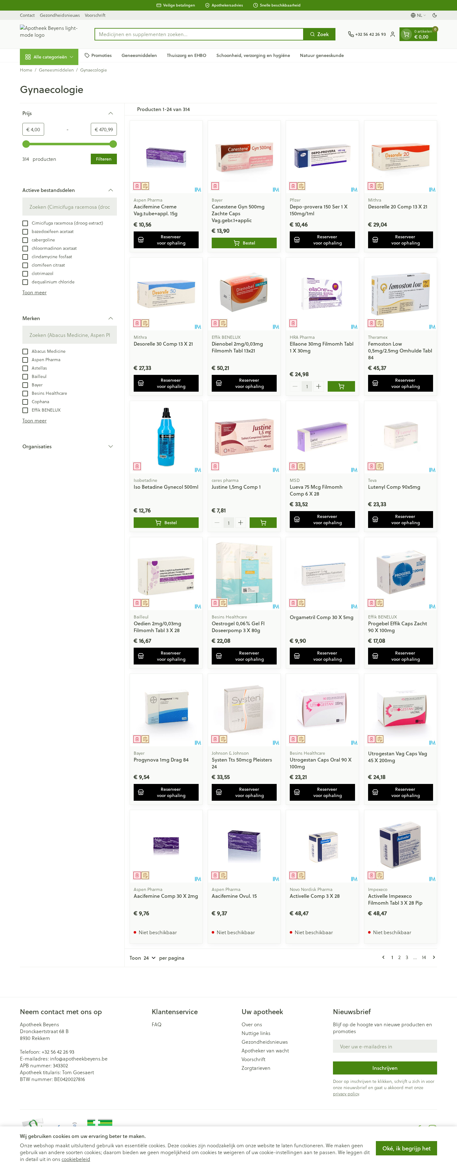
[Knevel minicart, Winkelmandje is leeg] (406, 34)
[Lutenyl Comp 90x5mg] (400, 437)
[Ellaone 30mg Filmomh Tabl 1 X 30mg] (322, 294)
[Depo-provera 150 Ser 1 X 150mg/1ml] (322, 157)
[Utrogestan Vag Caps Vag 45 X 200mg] (400, 710)
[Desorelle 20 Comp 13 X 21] (400, 157)
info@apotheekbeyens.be (79, 1058)
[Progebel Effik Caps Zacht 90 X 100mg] (400, 573)
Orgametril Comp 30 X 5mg (321, 617)
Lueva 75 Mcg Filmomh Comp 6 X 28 (316, 490)
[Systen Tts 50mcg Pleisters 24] (244, 710)
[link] (384, 957)
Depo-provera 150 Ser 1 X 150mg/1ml (319, 210)
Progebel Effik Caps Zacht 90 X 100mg (397, 627)
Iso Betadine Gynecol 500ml (166, 486)
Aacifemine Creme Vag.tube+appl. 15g (156, 210)
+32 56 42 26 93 (58, 1051)
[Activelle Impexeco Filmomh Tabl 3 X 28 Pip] (400, 846)
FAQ (157, 1024)
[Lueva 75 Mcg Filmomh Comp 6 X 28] (322, 437)
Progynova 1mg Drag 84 (161, 759)
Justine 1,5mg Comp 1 (236, 486)
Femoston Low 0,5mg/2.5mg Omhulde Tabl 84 (400, 350)
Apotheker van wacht (265, 1050)
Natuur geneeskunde (322, 55)
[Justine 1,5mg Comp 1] (244, 437)
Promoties (101, 55)
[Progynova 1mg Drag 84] (166, 710)
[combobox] (199, 34)
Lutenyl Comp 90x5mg (394, 486)
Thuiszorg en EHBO (186, 55)
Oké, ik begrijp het (406, 1148)
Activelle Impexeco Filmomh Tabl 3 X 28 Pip (395, 899)
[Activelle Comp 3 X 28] (322, 846)
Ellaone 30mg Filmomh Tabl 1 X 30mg (321, 347)
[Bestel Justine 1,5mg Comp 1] (263, 522)
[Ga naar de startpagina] (51, 34)
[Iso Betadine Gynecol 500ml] (166, 437)
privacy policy (346, 1093)
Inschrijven (385, 1067)
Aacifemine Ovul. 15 (234, 895)
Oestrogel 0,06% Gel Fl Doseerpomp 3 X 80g (238, 627)
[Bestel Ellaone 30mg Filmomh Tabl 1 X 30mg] (341, 386)
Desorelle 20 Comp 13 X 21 (397, 206)
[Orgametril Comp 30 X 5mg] (322, 573)
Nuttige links (256, 1033)
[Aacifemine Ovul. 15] (244, 846)
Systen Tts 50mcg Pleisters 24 (242, 763)
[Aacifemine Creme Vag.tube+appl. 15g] (166, 157)
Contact (27, 15)
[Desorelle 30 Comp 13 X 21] (166, 294)
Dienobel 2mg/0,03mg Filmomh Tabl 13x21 (237, 347)
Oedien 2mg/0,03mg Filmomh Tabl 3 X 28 (157, 627)
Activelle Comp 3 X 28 (315, 895)
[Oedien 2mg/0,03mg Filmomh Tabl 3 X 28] (166, 573)
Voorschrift (95, 15)
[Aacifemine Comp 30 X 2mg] (166, 846)
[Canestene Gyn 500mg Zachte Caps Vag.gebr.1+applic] (244, 157)
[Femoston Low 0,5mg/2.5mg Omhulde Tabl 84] (400, 294)
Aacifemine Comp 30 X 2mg (166, 895)
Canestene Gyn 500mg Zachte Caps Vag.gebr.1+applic (238, 213)
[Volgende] (432, 957)
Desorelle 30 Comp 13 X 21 (163, 343)
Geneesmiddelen (139, 55)
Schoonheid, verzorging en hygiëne (253, 55)
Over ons (252, 1024)
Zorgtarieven (256, 1068)
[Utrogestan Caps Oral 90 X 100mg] (322, 710)
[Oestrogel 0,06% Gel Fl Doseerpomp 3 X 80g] (244, 573)
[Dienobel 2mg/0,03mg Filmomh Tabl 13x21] (244, 294)
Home (26, 70)
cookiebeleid (76, 1159)
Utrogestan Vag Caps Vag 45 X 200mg (397, 757)
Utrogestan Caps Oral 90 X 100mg (321, 763)
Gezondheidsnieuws (60, 15)
